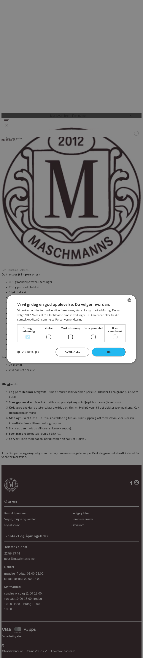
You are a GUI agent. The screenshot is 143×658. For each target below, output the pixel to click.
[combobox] (129, 300)
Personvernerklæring (68, 319)
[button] (28, 352)
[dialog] (71, 329)
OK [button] (109, 352)
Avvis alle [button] (72, 351)
